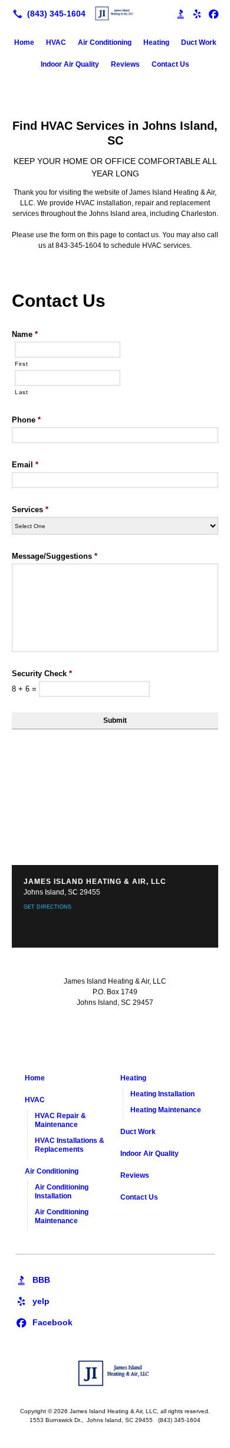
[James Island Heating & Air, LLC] (115, 12)
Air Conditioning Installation (61, 1191)
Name (25, 334)
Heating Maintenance (165, 1110)
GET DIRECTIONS (47, 907)
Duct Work (198, 42)
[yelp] (32, 1300)
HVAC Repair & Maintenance (60, 1120)
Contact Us (170, 64)
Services (30, 509)
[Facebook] (213, 13)
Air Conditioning (105, 42)
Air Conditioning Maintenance (61, 1216)
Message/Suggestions (54, 556)
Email (25, 465)
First (21, 364)
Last (21, 392)
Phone (26, 420)
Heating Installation (162, 1094)
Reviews (125, 64)
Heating (156, 42)
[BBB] (32, 1279)
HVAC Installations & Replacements (69, 1145)
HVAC (56, 42)
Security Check (42, 673)
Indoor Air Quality (70, 64)
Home (24, 42)
